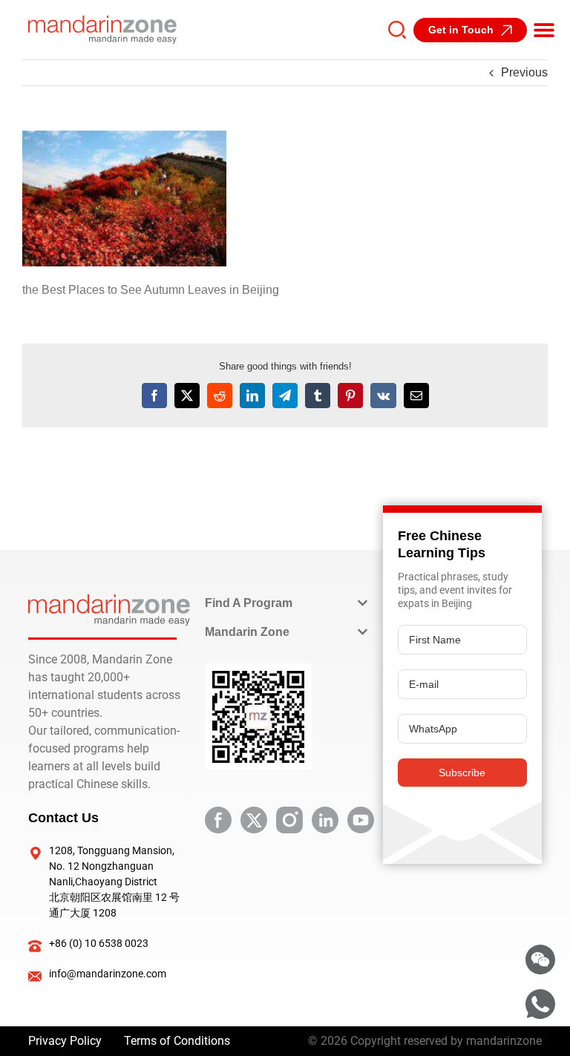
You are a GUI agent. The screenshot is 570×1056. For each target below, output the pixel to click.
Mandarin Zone (247, 632)
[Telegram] (285, 395)
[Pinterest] (350, 395)
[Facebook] (154, 395)
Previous (524, 72)
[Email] (416, 395)
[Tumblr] (317, 395)
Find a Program (248, 603)
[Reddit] (219, 395)
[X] (187, 395)
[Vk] (383, 395)
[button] (544, 30)
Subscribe (462, 772)
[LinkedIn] (252, 395)
